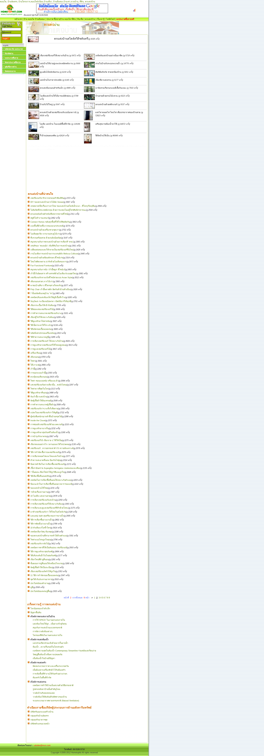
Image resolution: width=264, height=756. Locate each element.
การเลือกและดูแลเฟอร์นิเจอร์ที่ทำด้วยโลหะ (49, 508)
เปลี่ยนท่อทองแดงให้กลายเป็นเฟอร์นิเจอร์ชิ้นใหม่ (51, 250)
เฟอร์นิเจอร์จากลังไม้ (39, 543)
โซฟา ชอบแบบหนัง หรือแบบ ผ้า (44, 381)
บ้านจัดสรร (12, 1)
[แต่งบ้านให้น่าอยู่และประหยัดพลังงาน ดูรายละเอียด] (33, 67)
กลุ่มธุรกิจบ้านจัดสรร (39, 716)
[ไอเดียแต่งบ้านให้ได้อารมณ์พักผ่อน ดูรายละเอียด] (33, 99)
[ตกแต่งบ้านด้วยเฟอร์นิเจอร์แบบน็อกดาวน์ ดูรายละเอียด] (33, 118)
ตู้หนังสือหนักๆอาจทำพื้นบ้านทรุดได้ (46, 416)
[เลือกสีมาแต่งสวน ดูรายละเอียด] (89, 83)
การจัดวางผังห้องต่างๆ (42, 631)
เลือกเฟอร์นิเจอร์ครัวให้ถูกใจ (43, 571)
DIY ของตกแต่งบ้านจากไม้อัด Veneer (46, 202)
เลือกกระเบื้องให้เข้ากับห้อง (42, 305)
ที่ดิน (82, 1)
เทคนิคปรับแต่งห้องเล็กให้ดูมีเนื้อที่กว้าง (47, 297)
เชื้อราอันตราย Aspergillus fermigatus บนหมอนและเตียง (55, 468)
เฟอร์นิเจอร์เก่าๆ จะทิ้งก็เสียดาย (44, 408)
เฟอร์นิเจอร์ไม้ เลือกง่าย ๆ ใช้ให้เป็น (46, 440)
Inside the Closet (37, 420)
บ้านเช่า (67, 1)
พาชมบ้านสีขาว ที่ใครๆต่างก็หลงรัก (45, 285)
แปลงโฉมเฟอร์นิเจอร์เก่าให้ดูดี (43, 412)
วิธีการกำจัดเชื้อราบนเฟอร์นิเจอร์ (44, 452)
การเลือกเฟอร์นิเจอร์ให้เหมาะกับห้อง (46, 504)
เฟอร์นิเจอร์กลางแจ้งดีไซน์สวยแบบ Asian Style (51, 277)
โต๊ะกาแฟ (34, 365)
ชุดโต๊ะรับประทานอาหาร (41, 579)
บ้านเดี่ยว (48, 1)
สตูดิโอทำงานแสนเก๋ (39, 218)
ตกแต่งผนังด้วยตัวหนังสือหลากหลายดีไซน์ (49, 214)
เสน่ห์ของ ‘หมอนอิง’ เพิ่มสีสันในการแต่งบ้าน (49, 246)
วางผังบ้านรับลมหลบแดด (44, 693)
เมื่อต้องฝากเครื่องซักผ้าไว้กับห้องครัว (49, 670)
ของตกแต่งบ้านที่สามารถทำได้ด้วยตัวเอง (48, 536)
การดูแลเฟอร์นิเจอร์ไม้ (40, 349)
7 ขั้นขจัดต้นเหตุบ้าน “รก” (41, 293)
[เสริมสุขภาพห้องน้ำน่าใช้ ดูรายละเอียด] (87, 131)
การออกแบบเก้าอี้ (38, 373)
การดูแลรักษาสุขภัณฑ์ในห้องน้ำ (44, 432)
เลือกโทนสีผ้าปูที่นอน (39, 559)
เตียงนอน (34, 357)
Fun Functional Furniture (41, 265)
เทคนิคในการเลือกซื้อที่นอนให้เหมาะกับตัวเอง (50, 480)
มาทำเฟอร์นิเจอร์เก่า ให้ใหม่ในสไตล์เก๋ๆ (48, 512)
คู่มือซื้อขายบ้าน (11, 67)
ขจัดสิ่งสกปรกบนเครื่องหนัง (42, 333)
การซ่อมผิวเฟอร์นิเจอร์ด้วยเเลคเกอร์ (46, 424)
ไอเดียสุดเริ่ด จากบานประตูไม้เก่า (45, 234)
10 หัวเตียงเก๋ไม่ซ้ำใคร (40, 528)
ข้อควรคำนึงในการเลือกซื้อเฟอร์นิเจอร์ (47, 464)
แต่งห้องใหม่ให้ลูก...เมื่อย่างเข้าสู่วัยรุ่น (50, 624)
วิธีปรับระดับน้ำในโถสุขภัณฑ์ (43, 555)
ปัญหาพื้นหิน (35, 612)
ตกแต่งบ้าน (90, 1)
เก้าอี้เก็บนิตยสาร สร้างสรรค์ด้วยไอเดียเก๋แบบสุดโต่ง (53, 273)
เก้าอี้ (32, 369)
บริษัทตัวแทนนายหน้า (40, 724)
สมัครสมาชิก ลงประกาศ (14, 49)
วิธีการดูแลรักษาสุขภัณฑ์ (41, 551)
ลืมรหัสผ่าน (9, 53)
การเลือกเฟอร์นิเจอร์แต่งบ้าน (43, 500)
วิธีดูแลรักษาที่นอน (38, 393)
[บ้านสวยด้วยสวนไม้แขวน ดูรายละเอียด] (89, 99)
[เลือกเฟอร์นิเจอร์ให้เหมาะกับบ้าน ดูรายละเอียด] (33, 59)
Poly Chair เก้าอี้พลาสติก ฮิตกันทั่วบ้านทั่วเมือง (50, 289)
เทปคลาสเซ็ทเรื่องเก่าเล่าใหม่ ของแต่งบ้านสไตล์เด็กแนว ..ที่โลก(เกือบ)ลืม (62, 206)
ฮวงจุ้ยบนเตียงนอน (38, 377)
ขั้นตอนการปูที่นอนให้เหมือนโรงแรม (46, 563)
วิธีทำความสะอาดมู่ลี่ (39, 337)
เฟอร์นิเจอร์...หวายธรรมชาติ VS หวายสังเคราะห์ (51, 448)
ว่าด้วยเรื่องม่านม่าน (39, 492)
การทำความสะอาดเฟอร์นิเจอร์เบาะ (45, 313)
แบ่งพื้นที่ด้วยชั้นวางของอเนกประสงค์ (46, 226)
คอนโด (3, 1)
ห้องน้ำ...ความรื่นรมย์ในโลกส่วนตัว (48, 647)
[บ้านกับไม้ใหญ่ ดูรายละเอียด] (33, 108)
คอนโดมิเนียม (37, 1)
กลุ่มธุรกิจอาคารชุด (39, 720)
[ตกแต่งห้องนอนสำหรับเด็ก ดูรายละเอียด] (33, 91)
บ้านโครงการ (24, 1)
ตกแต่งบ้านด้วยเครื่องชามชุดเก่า (44, 230)
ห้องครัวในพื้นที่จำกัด (42, 677)
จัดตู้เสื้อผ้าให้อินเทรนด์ (40, 400)
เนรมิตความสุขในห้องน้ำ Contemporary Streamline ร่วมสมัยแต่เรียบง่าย (64, 651)
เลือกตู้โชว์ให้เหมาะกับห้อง (42, 317)
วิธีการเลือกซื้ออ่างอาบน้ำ (41, 520)
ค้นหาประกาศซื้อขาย (12, 62)
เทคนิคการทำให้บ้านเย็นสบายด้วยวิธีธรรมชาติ (53, 685)
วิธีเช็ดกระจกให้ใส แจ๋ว (40, 325)
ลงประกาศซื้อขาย (11, 58)
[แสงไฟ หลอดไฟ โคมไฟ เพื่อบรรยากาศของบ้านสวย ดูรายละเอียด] (88, 119)
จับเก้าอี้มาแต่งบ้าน (38, 396)
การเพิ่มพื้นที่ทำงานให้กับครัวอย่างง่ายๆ (50, 674)
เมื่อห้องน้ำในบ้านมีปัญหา (44, 658)
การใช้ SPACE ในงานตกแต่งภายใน (49, 620)
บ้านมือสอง (58, 1)
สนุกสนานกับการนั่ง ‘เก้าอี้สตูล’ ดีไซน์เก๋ (47, 269)
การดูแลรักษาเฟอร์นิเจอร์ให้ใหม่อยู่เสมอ (48, 345)
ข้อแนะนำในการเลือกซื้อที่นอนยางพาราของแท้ (51, 484)
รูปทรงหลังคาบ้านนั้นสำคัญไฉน (46, 689)
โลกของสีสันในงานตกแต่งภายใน (47, 635)
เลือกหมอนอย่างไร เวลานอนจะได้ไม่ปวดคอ (49, 444)
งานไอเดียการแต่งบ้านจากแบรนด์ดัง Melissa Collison (54, 254)
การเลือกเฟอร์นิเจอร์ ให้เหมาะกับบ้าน (46, 341)
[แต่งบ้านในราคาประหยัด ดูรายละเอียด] (33, 83)
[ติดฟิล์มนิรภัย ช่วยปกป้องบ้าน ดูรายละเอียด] (89, 75)
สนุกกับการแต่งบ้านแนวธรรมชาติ (47, 627)
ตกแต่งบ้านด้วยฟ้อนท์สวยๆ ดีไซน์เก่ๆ (46, 257)
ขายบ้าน (74, 1)
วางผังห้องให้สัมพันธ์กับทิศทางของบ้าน (50, 697)
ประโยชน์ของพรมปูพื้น (40, 591)
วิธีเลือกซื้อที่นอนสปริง (40, 476)
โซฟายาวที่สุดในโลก (39, 389)
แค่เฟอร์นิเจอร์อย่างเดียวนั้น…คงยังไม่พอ (48, 385)
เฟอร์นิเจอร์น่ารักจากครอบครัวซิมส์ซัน (47, 198)
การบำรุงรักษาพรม (38, 436)
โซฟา (32, 361)
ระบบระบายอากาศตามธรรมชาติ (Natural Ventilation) (56, 700)
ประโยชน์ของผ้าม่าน (39, 583)
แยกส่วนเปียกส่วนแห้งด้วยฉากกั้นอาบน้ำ (50, 643)
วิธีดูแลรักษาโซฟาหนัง (40, 321)
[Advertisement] (13, 121)
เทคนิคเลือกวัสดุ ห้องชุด (41, 532)
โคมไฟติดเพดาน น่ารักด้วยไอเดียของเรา (48, 261)
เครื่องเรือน (35, 353)
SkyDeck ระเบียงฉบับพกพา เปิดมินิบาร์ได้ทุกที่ (50, 301)
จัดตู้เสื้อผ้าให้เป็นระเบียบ (41, 567)
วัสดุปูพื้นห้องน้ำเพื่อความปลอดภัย (47, 654)
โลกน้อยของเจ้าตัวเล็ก (40, 608)
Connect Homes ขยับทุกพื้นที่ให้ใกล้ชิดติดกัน (50, 222)
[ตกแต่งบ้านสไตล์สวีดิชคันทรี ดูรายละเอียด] (33, 41)
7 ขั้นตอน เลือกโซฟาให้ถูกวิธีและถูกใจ (47, 472)
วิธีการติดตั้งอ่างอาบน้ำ (40, 524)
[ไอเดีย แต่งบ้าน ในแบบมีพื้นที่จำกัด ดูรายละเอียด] (32, 131)
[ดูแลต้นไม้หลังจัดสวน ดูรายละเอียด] (33, 75)
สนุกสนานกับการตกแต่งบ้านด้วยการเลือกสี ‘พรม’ (51, 242)
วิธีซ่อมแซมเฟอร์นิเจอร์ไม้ (41, 309)
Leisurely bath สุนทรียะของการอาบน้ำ (47, 516)
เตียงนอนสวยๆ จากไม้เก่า (41, 281)
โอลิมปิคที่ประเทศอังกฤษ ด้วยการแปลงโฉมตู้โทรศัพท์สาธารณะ (58, 210)
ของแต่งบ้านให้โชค (39, 488)
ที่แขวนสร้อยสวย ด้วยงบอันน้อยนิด (45, 238)
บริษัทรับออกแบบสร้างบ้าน (41, 712)
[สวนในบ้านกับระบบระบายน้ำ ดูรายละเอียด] (89, 67)
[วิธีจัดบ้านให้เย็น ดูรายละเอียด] (88, 143)
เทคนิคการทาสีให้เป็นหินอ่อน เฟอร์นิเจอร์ (48, 547)
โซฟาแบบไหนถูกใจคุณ (40, 539)
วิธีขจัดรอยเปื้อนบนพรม (40, 329)
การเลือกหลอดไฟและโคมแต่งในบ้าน (46, 456)
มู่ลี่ (31, 587)
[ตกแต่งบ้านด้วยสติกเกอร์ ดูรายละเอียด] (89, 108)
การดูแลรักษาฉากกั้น (39, 428)
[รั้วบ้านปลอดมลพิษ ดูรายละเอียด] (33, 139)
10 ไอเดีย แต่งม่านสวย (40, 496)
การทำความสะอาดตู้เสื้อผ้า (42, 404)
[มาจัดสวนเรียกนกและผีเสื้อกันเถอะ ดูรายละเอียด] (89, 91)
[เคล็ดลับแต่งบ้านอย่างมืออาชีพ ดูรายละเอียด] (89, 59)
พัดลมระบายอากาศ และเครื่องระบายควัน (51, 666)
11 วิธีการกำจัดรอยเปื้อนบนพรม (44, 575)
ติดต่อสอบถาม (10, 71)
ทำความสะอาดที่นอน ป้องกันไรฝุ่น (45, 460)
